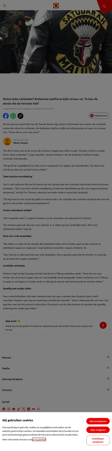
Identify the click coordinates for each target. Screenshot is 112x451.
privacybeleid (39, 439)
